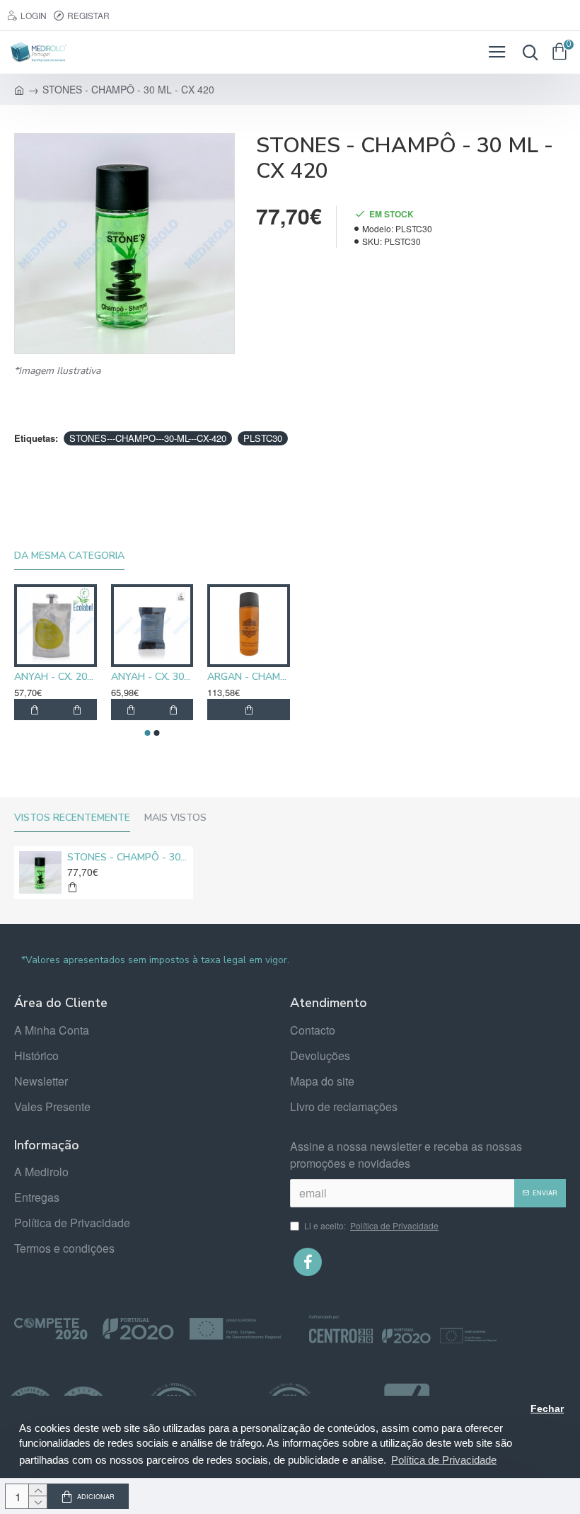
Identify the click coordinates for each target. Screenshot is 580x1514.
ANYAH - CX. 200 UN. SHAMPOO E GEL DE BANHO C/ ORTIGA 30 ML (55, 677)
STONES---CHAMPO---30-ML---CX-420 (147, 438)
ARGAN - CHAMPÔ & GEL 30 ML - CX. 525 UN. (248, 677)
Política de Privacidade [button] (444, 1460)
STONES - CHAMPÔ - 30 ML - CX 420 (127, 857)
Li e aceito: (371, 1225)
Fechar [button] (547, 1409)
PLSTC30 (262, 438)
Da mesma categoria (69, 556)
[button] (148, 733)
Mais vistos (175, 818)
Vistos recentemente (72, 818)
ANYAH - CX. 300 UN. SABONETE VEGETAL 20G (152, 677)
